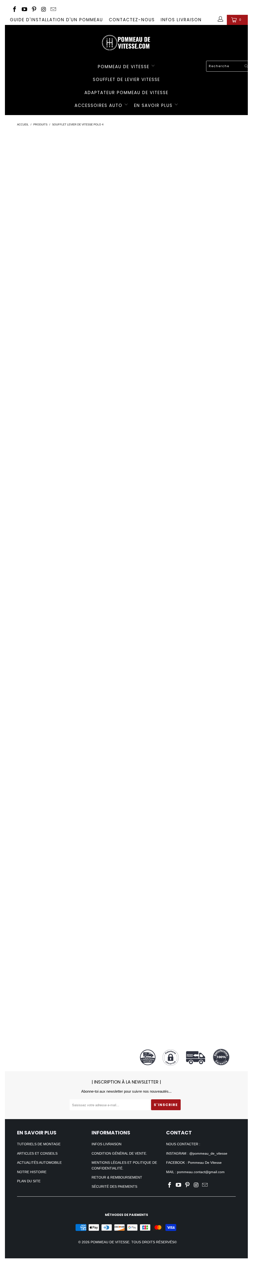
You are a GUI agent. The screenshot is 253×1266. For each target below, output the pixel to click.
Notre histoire (31, 1172)
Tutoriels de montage (38, 1144)
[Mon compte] (220, 20)
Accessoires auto (99, 105)
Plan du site (28, 1181)
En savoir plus (154, 105)
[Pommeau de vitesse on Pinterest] (34, 10)
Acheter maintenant (185, 191)
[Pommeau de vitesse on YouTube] (24, 10)
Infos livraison (181, 20)
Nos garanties (185, 825)
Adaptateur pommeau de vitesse (126, 93)
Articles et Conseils (37, 1153)
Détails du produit (185, 210)
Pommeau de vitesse (124, 67)
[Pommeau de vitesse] (126, 41)
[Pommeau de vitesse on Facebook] (14, 10)
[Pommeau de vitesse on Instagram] (43, 10)
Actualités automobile (39, 1163)
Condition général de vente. (119, 1153)
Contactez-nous (132, 20)
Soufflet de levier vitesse (126, 79)
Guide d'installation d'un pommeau (56, 20)
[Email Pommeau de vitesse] (53, 10)
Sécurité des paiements (114, 1186)
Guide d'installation (185, 677)
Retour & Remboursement (117, 1177)
